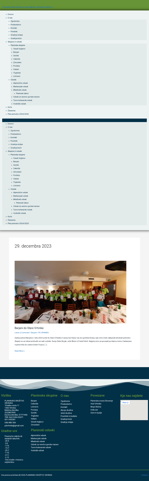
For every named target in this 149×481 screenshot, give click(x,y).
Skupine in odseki (15, 42)
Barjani (16, 52)
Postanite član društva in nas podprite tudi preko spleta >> (27, 7)
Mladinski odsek (20, 90)
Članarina (11, 111)
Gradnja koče (16, 38)
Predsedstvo (16, 25)
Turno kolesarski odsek (22, 100)
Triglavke (17, 73)
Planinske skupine (18, 45)
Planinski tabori (22, 93)
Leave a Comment (22, 332)
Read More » (20, 350)
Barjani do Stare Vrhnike (29, 328)
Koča (10, 107)
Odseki (13, 80)
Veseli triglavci (19, 49)
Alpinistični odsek (20, 83)
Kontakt (14, 28)
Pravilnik (14, 31)
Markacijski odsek (20, 86)
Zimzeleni (17, 62)
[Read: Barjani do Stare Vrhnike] (70, 292)
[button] (74, 120)
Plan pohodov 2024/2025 (18, 114)
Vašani (16, 69)
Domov (11, 14)
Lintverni (16, 76)
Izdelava (144, 475)
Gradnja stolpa (17, 35)
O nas (10, 18)
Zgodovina (15, 21)
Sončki (16, 55)
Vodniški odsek (19, 104)
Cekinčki (16, 59)
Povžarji (16, 66)
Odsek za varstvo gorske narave (26, 97)
